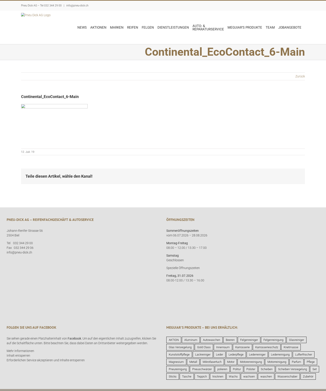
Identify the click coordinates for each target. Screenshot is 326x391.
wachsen (249, 376)
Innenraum (223, 347)
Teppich (202, 376)
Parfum (296, 361)
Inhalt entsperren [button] (18, 355)
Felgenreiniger (249, 340)
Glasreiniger (296, 340)
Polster (250, 369)
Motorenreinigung (251, 361)
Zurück (300, 76)
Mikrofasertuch (212, 361)
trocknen (217, 376)
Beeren (230, 340)
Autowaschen (211, 340)
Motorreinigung (276, 361)
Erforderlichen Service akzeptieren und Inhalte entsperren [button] (46, 360)
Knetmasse (291, 347)
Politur (237, 369)
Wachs (233, 376)
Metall (193, 361)
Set (314, 369)
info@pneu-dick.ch (77, 5)
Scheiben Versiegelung (292, 369)
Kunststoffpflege (179, 354)
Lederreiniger (257, 354)
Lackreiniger (202, 354)
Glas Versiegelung (180, 347)
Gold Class (204, 347)
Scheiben (267, 369)
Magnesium (176, 361)
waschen (266, 376)
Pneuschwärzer (202, 369)
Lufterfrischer (303, 354)
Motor (230, 361)
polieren (222, 369)
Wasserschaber (287, 376)
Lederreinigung (280, 354)
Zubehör (308, 376)
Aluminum (190, 340)
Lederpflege (236, 354)
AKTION (174, 340)
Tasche (186, 376)
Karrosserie (242, 347)
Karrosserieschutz (266, 347)
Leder (219, 354)
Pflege (311, 361)
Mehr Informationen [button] (20, 351)
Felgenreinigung (273, 340)
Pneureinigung (178, 369)
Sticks (173, 376)
